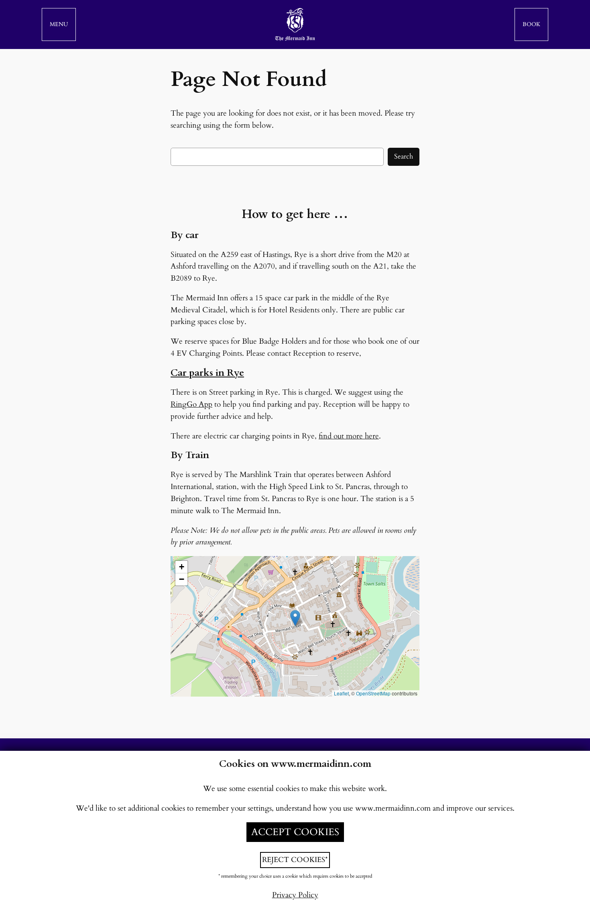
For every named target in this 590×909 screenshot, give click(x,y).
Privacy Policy (295, 895)
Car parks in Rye (207, 372)
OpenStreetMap (373, 693)
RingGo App (191, 404)
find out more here (349, 436)
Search (403, 156)
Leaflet (341, 693)
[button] (59, 24)
